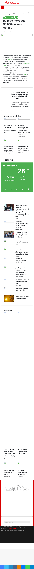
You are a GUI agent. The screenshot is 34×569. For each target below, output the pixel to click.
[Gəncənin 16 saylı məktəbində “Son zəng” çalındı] (9, 237)
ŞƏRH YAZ (9, 160)
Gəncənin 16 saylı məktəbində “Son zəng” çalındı (21, 234)
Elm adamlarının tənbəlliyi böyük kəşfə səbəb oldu (23, 148)
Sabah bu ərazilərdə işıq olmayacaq (22, 297)
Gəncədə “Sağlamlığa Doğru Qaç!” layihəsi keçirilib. (22, 224)
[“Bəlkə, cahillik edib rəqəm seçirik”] (9, 288)
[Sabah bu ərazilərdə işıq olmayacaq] (9, 301)
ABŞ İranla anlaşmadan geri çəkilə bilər (21, 260)
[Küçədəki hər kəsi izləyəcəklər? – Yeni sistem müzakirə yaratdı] (10, 119)
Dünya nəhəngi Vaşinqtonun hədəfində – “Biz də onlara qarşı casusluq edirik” (22, 270)
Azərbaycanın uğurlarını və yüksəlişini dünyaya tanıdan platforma (22, 252)
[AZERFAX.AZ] (12, 2)
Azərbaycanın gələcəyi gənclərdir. (22, 242)
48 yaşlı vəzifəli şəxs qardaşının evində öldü (22, 281)
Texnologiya (11, 13)
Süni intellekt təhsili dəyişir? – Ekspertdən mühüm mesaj (9, 149)
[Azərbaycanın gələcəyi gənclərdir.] (9, 241)
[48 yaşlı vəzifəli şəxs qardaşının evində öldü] (9, 280)
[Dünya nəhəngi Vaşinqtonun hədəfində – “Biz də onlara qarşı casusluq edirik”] (9, 267)
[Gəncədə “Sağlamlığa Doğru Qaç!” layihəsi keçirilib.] (9, 222)
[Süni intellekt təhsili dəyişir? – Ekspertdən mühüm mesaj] (10, 140)
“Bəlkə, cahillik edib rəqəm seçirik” (22, 289)
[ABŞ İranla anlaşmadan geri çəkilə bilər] (9, 258)
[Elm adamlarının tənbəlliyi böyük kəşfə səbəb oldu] (24, 140)
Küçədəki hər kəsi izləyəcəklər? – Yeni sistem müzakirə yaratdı (10, 128)
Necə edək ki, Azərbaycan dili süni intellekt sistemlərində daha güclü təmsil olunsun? (24, 130)
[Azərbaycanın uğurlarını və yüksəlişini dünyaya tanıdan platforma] (9, 249)
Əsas (5, 13)
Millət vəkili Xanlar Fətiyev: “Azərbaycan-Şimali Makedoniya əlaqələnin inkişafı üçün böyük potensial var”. (23, 211)
